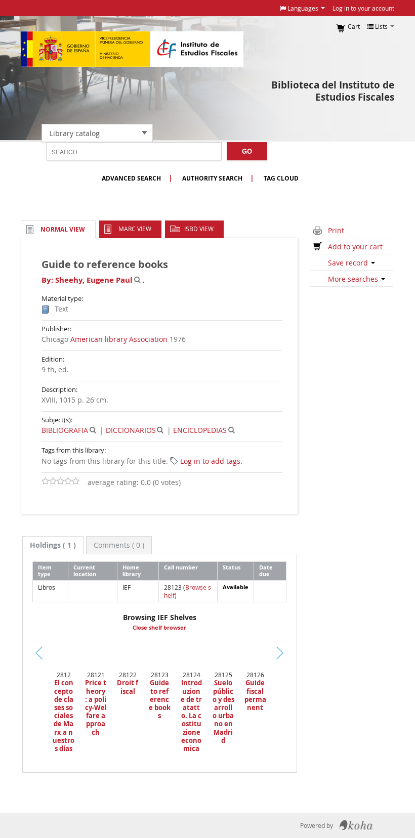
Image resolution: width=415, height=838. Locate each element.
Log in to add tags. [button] (211, 461)
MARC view (134, 229)
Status (231, 567)
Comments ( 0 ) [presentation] (119, 545)
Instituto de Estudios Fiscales (132, 49)
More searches (354, 279)
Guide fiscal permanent (255, 695)
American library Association (119, 339)
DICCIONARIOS (131, 430)
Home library (131, 570)
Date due (266, 570)
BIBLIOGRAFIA (65, 430)
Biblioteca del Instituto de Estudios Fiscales (332, 91)
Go (247, 151)
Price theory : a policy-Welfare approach (95, 707)
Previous (25, 665)
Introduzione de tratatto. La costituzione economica (191, 716)
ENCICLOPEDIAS (200, 430)
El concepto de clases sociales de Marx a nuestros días (63, 716)
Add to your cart (355, 246)
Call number (181, 567)
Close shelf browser (159, 627)
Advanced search (131, 178)
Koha (356, 825)
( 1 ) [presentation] (53, 545)
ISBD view (199, 229)
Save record (349, 263)
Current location (84, 570)
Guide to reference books (160, 699)
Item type (45, 570)
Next (287, 653)
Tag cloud (281, 178)
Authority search (212, 178)
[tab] (53, 545)
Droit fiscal (127, 687)
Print (336, 230)
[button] (302, 8)
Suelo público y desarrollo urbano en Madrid (223, 711)
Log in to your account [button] (363, 8)
